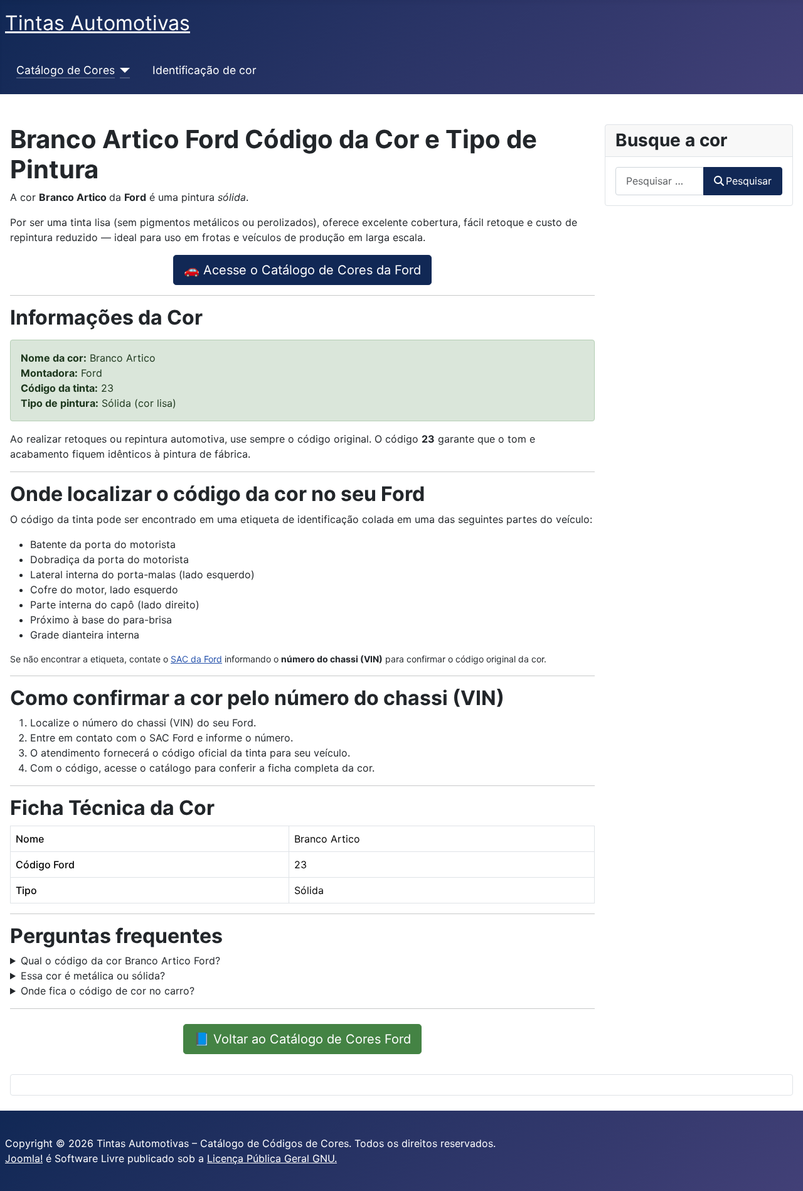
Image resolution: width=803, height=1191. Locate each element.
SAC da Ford (196, 659)
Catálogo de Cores (65, 70)
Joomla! (24, 1158)
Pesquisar (749, 181)
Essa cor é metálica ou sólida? (93, 975)
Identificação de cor (204, 70)
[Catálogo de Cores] (122, 70)
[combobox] (659, 181)
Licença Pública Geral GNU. (272, 1158)
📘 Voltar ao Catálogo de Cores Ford (302, 1039)
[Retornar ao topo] (781, 1168)
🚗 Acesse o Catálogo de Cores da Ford (302, 270)
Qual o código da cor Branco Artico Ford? (120, 960)
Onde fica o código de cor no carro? (107, 990)
